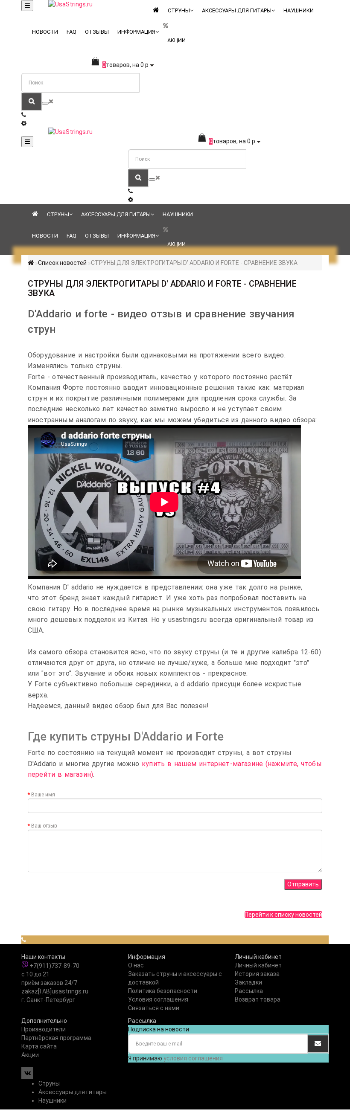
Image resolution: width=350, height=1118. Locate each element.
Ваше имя (43, 795)
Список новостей (62, 262)
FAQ (71, 32)
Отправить (303, 884)
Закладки (248, 982)
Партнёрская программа (56, 1037)
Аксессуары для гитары (236, 10)
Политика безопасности (162, 990)
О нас (136, 965)
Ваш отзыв (44, 826)
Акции (176, 40)
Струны (179, 10)
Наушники (298, 10)
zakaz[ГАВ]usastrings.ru (54, 991)
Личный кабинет (258, 965)
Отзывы (97, 32)
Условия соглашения (158, 999)
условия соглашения (193, 1058)
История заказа (257, 973)
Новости (45, 32)
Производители (43, 1029)
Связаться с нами (153, 1008)
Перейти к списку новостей (283, 914)
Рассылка (249, 990)
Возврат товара (257, 999)
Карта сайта (39, 1046)
